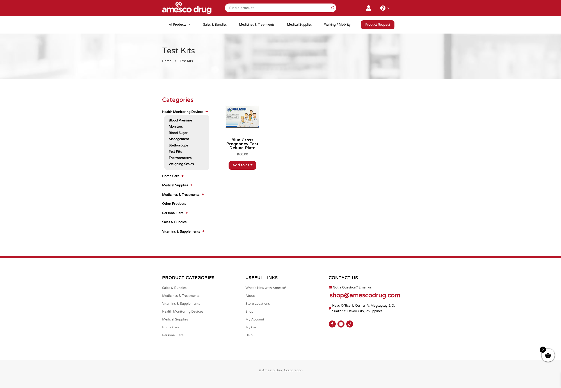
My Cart (251, 327)
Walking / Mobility (337, 25)
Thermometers (180, 158)
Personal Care (172, 213)
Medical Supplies (299, 25)
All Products (177, 25)
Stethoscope (178, 145)
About (250, 296)
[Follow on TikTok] (349, 323)
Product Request (377, 25)
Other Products (174, 204)
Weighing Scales (181, 164)
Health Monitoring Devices (182, 112)
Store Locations (257, 304)
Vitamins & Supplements (181, 231)
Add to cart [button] (242, 165)
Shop (249, 311)
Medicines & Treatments (257, 25)
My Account (254, 319)
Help (248, 335)
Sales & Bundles (215, 25)
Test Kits (175, 151)
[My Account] (368, 8)
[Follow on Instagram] (340, 323)
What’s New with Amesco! (265, 288)
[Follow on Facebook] (332, 323)
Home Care (170, 176)
